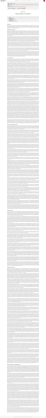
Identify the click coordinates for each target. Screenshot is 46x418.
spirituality (32, 4)
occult (23, 4)
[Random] (34, 1)
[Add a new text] (35, 1)
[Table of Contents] (16, 1)
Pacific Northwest (26, 4)
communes (11, 4)
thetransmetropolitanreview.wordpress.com (21, 6)
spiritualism (29, 4)
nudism (21, 4)
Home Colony (19, 4)
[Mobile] (32, 1)
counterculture (13, 4)
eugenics (17, 4)
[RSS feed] (33, 1)
